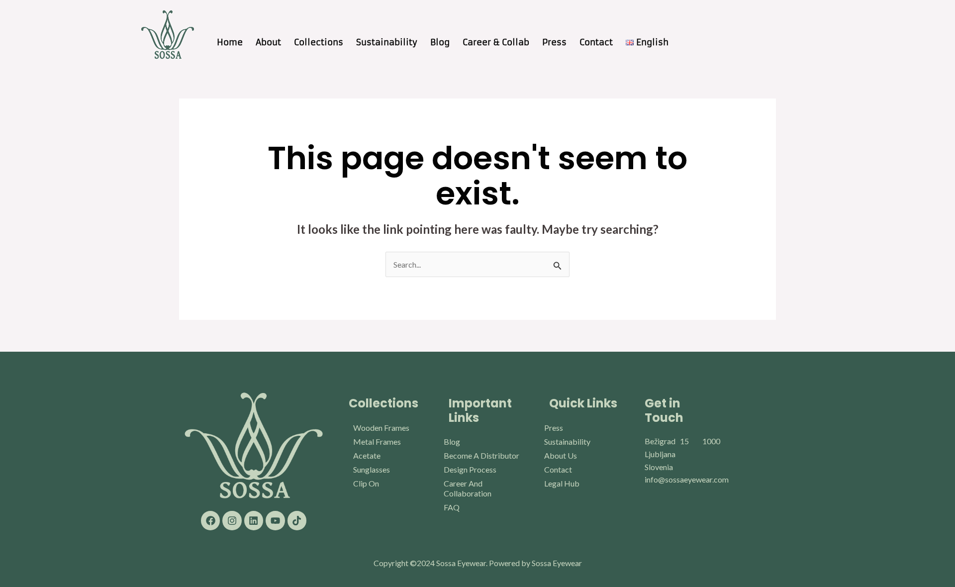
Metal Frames (377, 441)
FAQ (452, 507)
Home (230, 42)
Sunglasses (371, 469)
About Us (560, 455)
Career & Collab (496, 42)
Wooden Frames (381, 427)
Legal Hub (561, 483)
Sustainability (386, 42)
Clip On (366, 483)
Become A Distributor (481, 455)
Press (554, 42)
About (268, 42)
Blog (440, 42)
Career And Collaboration (467, 488)
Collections (318, 42)
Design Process (470, 469)
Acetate (367, 455)
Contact (596, 42)
